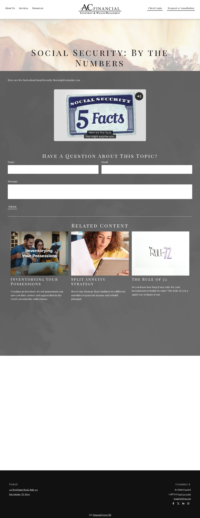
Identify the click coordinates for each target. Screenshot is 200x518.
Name (11, 162)
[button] (10, 8)
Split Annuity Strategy (88, 281)
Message (13, 181)
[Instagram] (188, 504)
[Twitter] (178, 504)
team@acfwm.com (182, 498)
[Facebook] (173, 504)
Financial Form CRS (102, 515)
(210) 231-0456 (184, 494)
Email (104, 162)
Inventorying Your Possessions (34, 281)
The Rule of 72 (149, 279)
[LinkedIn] (183, 504)
